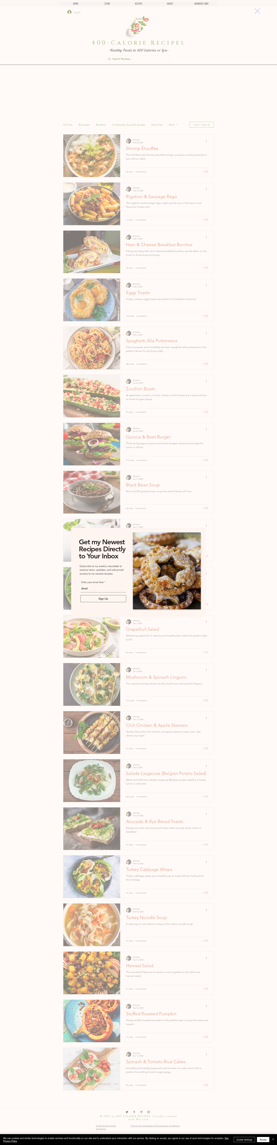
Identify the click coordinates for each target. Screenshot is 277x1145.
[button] (257, 11)
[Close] (273, 1139)
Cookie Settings (244, 1139)
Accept (263, 1139)
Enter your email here (92, 582)
